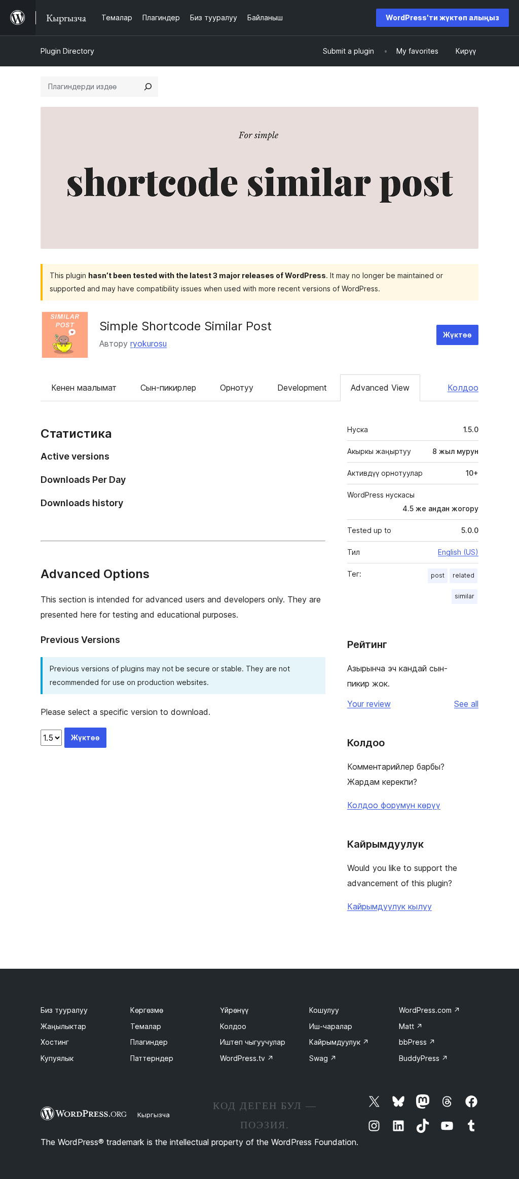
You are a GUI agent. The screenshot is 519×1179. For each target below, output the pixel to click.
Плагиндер (149, 1042)
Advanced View (380, 388)
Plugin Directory (67, 51)
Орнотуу (236, 388)
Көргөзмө (146, 1010)
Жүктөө (457, 334)
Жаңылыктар (63, 1026)
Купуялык (57, 1058)
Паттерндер (151, 1058)
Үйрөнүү (234, 1010)
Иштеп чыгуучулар (252, 1042)
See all (466, 704)
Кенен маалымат (84, 388)
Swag (323, 1058)
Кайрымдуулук (339, 1042)
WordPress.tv (247, 1058)
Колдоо (463, 388)
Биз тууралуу (64, 1010)
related (463, 575)
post (437, 575)
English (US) (458, 552)
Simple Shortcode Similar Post (185, 326)
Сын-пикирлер (168, 388)
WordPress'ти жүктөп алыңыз (442, 17)
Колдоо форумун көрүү (393, 805)
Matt (411, 1026)
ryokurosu (148, 343)
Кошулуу (324, 1010)
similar (464, 596)
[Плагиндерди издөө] (148, 87)
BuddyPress (423, 1058)
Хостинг (55, 1042)
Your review (369, 704)
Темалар (145, 1026)
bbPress (417, 1042)
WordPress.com (429, 1010)
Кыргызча (153, 1115)
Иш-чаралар (330, 1026)
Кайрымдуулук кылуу (389, 906)
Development (302, 388)
